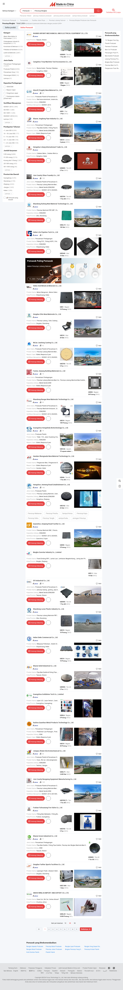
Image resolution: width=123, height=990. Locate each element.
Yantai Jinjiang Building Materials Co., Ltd (49, 371)
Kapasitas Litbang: (33, 102)
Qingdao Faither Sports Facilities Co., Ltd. (49, 864)
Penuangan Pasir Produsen (114, 53)
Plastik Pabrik (50, 952)
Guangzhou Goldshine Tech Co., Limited (48, 694)
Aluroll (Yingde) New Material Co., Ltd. (47, 90)
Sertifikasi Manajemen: (34, 105)
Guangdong (10, 178)
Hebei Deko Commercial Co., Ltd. (45, 637)
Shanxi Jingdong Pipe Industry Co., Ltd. (48, 118)
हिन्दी (42, 973)
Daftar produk (10, 27)
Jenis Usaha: (31, 97)
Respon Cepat (10, 90)
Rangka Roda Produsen (34, 949)
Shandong (9, 181)
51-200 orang (10, 157)
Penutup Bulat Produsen (54, 946)
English (15, 971)
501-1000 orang (10, 167)
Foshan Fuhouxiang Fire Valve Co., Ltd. (48, 807)
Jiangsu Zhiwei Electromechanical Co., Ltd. (49, 751)
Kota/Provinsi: (31, 40)
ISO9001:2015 (11, 107)
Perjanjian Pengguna (35, 968)
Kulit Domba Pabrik (32, 952)
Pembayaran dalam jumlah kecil (11, 97)
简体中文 (23, 971)
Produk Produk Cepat (90, 968)
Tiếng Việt (64, 973)
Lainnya (8, 78)
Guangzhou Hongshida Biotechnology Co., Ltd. (50, 428)
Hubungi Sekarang (37, 44)
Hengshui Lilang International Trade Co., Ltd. (50, 147)
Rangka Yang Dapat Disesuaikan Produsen (92, 946)
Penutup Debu (33, 518)
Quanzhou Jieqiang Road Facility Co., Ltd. (49, 524)
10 (65, 923)
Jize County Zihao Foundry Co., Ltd (46, 175)
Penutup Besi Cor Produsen (114, 65)
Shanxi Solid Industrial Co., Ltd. (45, 666)
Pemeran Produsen (111, 46)
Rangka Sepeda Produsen (34, 946)
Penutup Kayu (82, 513)
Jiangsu (9, 187)
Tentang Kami (12, 968)
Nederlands (113, 971)
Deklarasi (23, 968)
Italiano (79, 971)
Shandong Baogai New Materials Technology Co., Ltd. (53, 399)
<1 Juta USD (10, 130)
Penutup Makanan (35, 513)
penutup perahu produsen (62, 16)
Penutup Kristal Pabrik (91, 949)
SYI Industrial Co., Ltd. (41, 580)
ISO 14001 (9, 113)
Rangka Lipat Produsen (72, 946)
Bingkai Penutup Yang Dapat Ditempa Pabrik (73, 949)
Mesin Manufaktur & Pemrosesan (10, 37)
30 (70, 923)
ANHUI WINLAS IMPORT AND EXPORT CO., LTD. (51, 893)
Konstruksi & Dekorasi (13, 46)
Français (47, 971)
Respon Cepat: (31, 133)
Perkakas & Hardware (13, 49)
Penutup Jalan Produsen (54, 949)
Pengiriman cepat (12, 93)
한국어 (98, 971)
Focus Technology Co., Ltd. (55, 977)
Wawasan (102, 968)
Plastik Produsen (110, 43)
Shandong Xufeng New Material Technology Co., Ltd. (53, 204)
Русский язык (89, 971)
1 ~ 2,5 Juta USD (11, 143)
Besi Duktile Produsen (112, 56)
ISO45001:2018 (11, 116)
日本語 (39, 971)
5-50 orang (10, 154)
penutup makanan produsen (42, 16)
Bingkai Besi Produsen (112, 62)
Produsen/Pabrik (12, 69)
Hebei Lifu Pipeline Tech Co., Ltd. (45, 232)
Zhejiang (9, 184)
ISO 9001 (9, 110)
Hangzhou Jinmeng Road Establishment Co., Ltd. (51, 484)
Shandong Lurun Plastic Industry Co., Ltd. (48, 609)
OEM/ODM (9, 87)
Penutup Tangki (48, 518)
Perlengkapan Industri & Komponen (11, 42)
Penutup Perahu (52, 513)
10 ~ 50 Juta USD (11, 133)
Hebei (8, 190)
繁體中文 (32, 971)
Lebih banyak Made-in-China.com (69, 968)
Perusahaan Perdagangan (12, 65)
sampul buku (63, 518)
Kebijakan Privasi (50, 968)
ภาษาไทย (49, 973)
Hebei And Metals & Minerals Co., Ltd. (47, 286)
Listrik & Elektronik (12, 53)
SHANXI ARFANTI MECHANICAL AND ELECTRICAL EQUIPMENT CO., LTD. (60, 33)
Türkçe (57, 973)
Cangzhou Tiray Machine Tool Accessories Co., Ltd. (52, 62)
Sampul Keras (67, 513)
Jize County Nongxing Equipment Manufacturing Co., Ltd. (55, 779)
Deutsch (62, 971)
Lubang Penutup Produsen (113, 59)
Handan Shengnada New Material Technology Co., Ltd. (53, 456)
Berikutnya (84, 929)
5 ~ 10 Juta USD (11, 137)
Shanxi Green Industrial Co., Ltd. (45, 836)
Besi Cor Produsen (111, 49)
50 (75, 923)
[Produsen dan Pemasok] (61, 4)
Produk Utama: (31, 68)
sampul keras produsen (80, 16)
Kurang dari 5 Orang (13, 160)
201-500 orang (10, 163)
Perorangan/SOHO (11, 75)
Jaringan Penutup (79, 518)
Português (71, 971)
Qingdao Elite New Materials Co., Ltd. (47, 314)
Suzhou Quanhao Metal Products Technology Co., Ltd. (53, 722)
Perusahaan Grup (11, 72)
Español (55, 971)
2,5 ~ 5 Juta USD (11, 140)
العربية (105, 971)
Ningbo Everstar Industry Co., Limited (47, 552)
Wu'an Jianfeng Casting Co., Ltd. (45, 342)
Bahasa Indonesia (76, 973)
